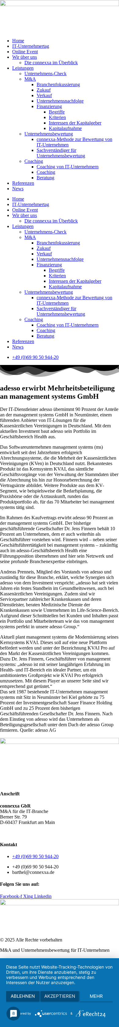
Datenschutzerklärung (35, 832)
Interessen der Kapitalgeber (75, 122)
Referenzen (23, 183)
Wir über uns (24, 57)
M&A (30, 79)
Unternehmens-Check (45, 73)
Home (18, 40)
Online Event (25, 51)
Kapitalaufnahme (65, 128)
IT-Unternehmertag (30, 46)
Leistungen (23, 68)
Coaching (33, 161)
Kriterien (57, 117)
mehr (96, 996)
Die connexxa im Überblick (51, 62)
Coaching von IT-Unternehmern (68, 166)
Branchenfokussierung (58, 84)
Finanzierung (49, 106)
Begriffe (57, 111)
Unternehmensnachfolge (60, 100)
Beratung (45, 177)
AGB (5, 832)
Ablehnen (23, 996)
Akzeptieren (59, 996)
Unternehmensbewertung (48, 133)
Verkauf (44, 95)
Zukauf (44, 90)
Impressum (70, 832)
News (17, 188)
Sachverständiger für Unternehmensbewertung (61, 153)
